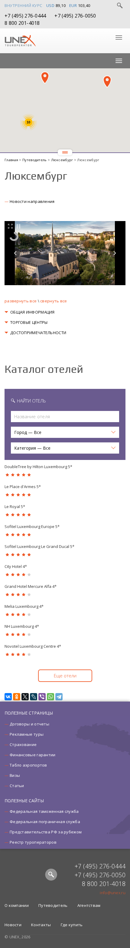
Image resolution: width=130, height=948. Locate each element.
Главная (12, 160)
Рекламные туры (27, 734)
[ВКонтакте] (8, 696)
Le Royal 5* (15, 506)
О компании (17, 905)
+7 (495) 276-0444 (25, 15)
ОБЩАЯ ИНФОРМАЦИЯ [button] (32, 312)
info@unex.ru (112, 892)
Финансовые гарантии (33, 754)
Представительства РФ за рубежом (46, 832)
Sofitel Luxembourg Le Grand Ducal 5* (39, 546)
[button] (45, 77)
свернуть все (53, 301)
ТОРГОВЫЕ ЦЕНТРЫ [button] (29, 322)
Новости (13, 924)
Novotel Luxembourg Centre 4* (33, 646)
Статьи (17, 785)
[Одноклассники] (16, 696)
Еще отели (65, 676)
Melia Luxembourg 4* (24, 606)
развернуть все (21, 301)
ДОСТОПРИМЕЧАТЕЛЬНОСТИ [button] (38, 332)
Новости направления (32, 201)
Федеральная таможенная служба (44, 811)
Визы (15, 775)
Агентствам (89, 905)
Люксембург (62, 160)
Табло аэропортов (28, 765)
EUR (73, 5)
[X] (25, 696)
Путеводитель (35, 160)
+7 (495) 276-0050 (75, 15)
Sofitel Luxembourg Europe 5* (32, 526)
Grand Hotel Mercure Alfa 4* (31, 586)
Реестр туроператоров (33, 842)
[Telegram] (59, 696)
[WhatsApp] (50, 696)
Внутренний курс (23, 5)
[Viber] (42, 696)
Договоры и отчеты (29, 724)
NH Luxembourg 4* (22, 626)
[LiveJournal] (33, 696)
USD (50, 5)
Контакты (41, 924)
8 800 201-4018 (22, 23)
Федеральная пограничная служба (45, 821)
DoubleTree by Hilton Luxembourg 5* (38, 466)
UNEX (20, 41)
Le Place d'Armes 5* (23, 486)
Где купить (72, 924)
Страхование (23, 744)
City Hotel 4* (16, 566)
